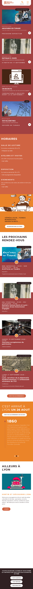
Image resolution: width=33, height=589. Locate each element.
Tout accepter (16, 577)
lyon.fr (6, 491)
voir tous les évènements (16, 396)
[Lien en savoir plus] (16, 17)
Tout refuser (16, 581)
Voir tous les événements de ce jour (14, 414)
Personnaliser (16, 585)
